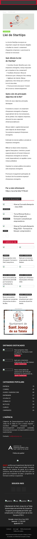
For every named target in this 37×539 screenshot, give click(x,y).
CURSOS (5, 231)
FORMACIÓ (6, 255)
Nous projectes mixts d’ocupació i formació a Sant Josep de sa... (10, 260)
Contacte (8, 529)
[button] (4, 7)
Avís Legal (15, 529)
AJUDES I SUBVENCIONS (25, 255)
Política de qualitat (18, 453)
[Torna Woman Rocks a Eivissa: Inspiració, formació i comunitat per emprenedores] (8, 216)
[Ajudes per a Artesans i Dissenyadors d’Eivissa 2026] (26, 271)
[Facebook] (13, 489)
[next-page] (7, 236)
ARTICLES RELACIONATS (12, 199)
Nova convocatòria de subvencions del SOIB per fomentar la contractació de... (23, 372)
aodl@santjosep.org (15, 436)
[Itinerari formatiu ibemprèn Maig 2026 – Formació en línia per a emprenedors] (8, 228)
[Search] (33, 7)
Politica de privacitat (25, 529)
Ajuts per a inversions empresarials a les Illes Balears (26, 260)
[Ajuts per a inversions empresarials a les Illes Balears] (26, 251)
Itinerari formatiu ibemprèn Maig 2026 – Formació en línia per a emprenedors (24, 228)
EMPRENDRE (11, 12)
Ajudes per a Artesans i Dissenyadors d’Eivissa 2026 (26, 280)
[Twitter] (24, 489)
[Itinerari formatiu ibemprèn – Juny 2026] (8, 206)
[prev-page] (4, 236)
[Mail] (19, 489)
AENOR (5, 465)
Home (4, 12)
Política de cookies (18, 531)
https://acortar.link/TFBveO (17, 191)
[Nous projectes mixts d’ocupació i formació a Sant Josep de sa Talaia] (10, 251)
